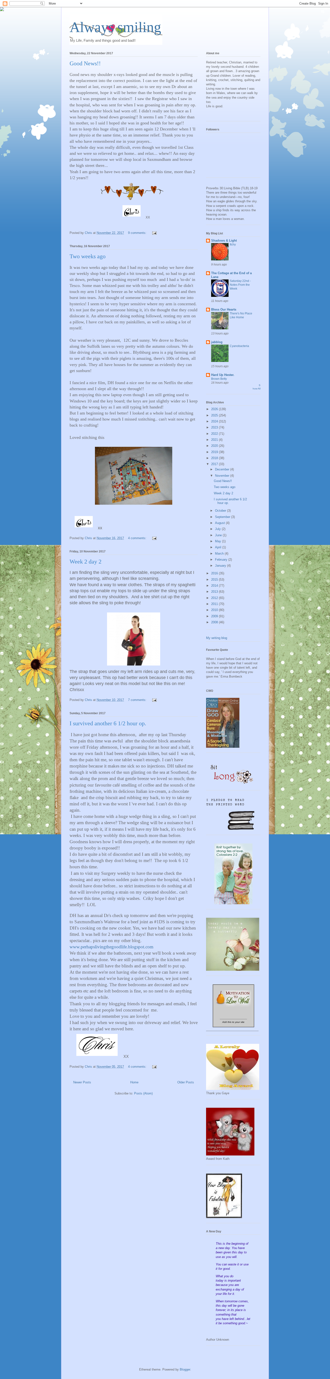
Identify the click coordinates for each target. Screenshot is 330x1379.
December (222, 469)
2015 (215, 579)
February (221, 559)
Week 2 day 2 (85, 561)
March (220, 553)
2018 (215, 458)
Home (134, 1082)
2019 (215, 452)
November (222, 475)
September (223, 517)
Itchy (233, 244)
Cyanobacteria (239, 346)
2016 (215, 573)
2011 (215, 604)
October (221, 510)
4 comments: (137, 538)
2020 (215, 446)
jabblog (216, 342)
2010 (215, 610)
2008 (215, 622)
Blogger (185, 1369)
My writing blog (216, 638)
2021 (215, 440)
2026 (215, 409)
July (218, 529)
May (218, 541)
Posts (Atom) (143, 1093)
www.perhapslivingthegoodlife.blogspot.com (111, 946)
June (219, 535)
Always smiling (115, 27)
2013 (215, 591)
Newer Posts (82, 1082)
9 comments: (137, 233)
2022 (215, 433)
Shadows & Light (224, 240)
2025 (215, 415)
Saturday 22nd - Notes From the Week (240, 284)
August (220, 523)
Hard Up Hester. (222, 375)
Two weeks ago (88, 256)
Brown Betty (219, 378)
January (221, 565)
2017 (215, 464)
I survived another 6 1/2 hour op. (108, 723)
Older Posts (185, 1082)
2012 (215, 598)
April (218, 547)
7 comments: (137, 700)
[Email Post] (154, 233)
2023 (215, 427)
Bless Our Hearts (223, 309)
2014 (215, 585)
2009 (215, 616)
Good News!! (85, 63)
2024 (215, 421)
